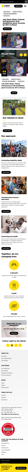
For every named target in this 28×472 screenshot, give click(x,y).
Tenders (3, 397)
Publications (5, 387)
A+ (26, 1)
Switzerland (4, 447)
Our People (4, 360)
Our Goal (4, 356)
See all (14, 92)
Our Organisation (6, 358)
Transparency (5, 463)
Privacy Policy (5, 460)
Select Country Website (7, 1)
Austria (3, 445)
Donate (17, 6)
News (3, 380)
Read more (7, 28)
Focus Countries (6, 375)
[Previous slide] (21, 54)
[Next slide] (25, 54)
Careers (3, 395)
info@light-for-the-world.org (10, 414)
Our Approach (5, 368)
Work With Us (6, 392)
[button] (25, 6)
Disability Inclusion (7, 373)
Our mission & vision (13, 118)
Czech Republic (5, 450)
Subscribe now (21, 468)
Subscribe (14, 333)
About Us (4, 353)
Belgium (3, 452)
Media (3, 385)
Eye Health (4, 370)
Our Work (5, 365)
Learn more (7, 130)
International (5, 443)
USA (2, 454)
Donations (4, 399)
